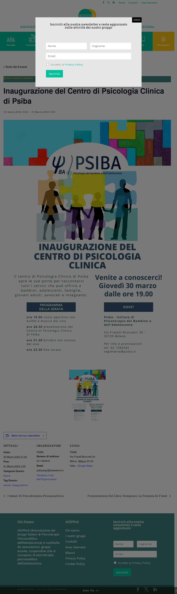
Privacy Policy (74, 64)
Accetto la (67, 64)
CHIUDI (136, 20)
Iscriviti (54, 74)
